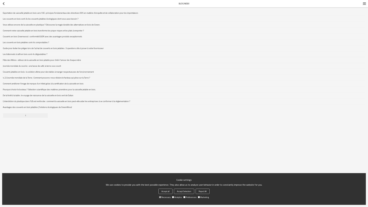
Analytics (178, 197)
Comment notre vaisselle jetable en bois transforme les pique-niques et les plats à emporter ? (43, 30)
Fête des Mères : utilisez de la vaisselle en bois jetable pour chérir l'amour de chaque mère (42, 59)
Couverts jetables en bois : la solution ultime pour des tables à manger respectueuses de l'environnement (48, 71)
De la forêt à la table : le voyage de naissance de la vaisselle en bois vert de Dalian (38, 95)
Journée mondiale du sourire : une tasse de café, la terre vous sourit (32, 65)
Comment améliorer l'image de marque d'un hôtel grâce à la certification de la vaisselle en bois (43, 83)
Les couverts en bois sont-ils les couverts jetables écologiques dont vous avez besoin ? (40, 18)
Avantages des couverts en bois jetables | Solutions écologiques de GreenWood (37, 107)
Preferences (191, 197)
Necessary (166, 197)
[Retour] (3, 3)
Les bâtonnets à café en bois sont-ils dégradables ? (25, 54)
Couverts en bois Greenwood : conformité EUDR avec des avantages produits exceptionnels (42, 36)
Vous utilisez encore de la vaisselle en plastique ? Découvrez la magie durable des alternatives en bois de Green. (51, 24)
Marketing (204, 197)
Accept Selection (184, 191)
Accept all (165, 191)
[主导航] (364, 3)
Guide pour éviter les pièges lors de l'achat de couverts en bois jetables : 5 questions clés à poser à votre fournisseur (53, 48)
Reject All (203, 191)
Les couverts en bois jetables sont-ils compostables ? (26, 42)
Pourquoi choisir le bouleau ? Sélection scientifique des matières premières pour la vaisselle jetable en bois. (49, 89)
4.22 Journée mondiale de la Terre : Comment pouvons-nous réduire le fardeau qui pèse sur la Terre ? (46, 77)
